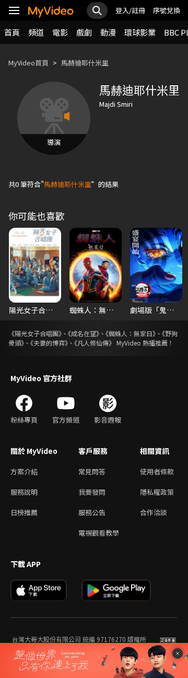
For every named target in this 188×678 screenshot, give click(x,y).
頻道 (36, 32)
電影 (60, 32)
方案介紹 (24, 471)
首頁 (12, 32)
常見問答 (91, 471)
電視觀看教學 (98, 533)
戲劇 (84, 32)
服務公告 (91, 512)
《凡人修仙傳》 (94, 342)
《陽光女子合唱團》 (35, 333)
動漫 (108, 32)
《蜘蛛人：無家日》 (130, 333)
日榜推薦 (24, 512)
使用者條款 (157, 471)
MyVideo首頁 (28, 63)
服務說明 (24, 492)
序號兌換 (166, 10)
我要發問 (91, 492)
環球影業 (140, 32)
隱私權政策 (157, 492)
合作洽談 (153, 512)
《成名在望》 (83, 333)
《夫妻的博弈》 (49, 342)
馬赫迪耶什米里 (85, 63)
